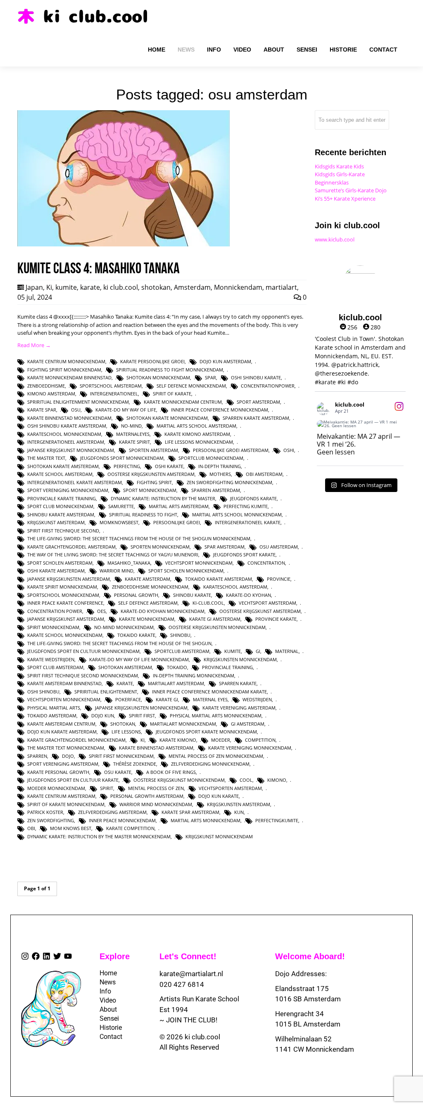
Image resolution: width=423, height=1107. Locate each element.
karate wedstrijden (50, 659)
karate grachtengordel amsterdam (71, 547)
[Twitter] (57, 956)
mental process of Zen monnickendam (216, 756)
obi (31, 828)
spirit (106, 788)
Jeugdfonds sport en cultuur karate (73, 780)
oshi (288, 450)
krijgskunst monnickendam (219, 836)
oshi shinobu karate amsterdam (66, 426)
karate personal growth (58, 772)
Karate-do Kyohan (248, 595)
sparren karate (238, 683)
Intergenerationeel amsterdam (65, 442)
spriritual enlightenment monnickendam (78, 402)
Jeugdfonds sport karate (244, 554)
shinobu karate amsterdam (60, 514)
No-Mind (131, 426)
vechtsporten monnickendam (63, 699)
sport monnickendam (149, 490)
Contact (107, 1037)
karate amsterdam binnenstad (64, 683)
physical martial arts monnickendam (215, 715)
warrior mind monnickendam (155, 804)
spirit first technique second (63, 530)
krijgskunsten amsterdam (238, 804)
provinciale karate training (61, 498)
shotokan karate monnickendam (167, 418)
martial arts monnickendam (205, 820)
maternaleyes (133, 434)
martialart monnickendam (183, 724)
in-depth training (219, 466)
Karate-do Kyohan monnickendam (162, 611)
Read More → (34, 345)
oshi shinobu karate (256, 377)
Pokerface (128, 699)
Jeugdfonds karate (253, 498)
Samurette (121, 506)
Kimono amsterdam (51, 393)
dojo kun (102, 715)
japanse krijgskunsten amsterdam (68, 579)
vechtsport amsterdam (267, 603)
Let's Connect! (187, 956)
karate (90, 287)
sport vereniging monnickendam (67, 490)
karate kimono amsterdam (197, 434)
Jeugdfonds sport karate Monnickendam (206, 732)
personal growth (136, 595)
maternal (287, 651)
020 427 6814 (181, 984)
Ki (49, 287)
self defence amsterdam (148, 603)
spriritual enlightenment (105, 691)
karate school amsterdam (60, 474)
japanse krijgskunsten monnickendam (141, 708)
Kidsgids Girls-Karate (340, 174)
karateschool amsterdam (235, 587)
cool (246, 780)
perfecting (127, 466)
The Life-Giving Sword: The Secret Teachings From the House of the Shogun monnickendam (138, 538)
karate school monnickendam (64, 635)
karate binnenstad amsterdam (156, 748)
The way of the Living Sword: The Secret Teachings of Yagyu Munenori (112, 554)
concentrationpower (268, 386)
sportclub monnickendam (210, 458)
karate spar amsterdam (190, 812)
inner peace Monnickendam (122, 820)
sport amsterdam (258, 402)
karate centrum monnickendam (66, 361)
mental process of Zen (156, 788)
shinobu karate (192, 595)
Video (107, 1000)
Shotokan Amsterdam (125, 667)
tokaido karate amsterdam (218, 579)
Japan (34, 287)
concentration (266, 563)
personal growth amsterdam (146, 796)
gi (258, 651)
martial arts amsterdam (179, 506)
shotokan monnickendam (158, 377)
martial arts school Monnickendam (237, 514)
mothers (220, 474)
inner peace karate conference (65, 603)
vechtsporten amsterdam (230, 788)
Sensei (107, 1018)
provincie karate (276, 619)
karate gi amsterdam (214, 619)
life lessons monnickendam (199, 442)
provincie (278, 579)
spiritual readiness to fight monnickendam (169, 370)
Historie (107, 1027)
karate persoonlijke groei (152, 361)
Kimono (276, 780)
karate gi (167, 699)
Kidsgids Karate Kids (339, 166)
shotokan (156, 287)
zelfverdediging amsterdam (112, 812)
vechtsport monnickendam (199, 563)
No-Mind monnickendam (124, 627)
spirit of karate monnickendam (66, 804)
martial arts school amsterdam (196, 426)
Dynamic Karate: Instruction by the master (163, 498)
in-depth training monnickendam (193, 675)
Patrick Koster (45, 812)
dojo (68, 756)
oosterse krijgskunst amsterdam (260, 611)
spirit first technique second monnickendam (82, 675)
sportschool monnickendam (63, 595)
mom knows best (70, 828)
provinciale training (227, 667)
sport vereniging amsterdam (62, 764)
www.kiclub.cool (334, 239)
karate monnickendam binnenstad (69, 377)
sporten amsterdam (153, 450)
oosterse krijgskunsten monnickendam (217, 627)
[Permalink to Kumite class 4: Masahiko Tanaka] (123, 244)
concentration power (54, 611)
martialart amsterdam (176, 683)
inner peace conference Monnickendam (219, 410)
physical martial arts (53, 708)
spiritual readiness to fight (143, 514)
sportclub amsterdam (181, 651)
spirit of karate (172, 393)
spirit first (142, 715)
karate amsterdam (147, 579)
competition (260, 740)
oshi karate (169, 466)
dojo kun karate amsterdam (62, 732)
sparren (37, 756)
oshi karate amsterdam (56, 571)
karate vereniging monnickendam (249, 748)
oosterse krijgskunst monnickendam (179, 780)
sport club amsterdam (55, 667)
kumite (66, 287)
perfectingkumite (276, 820)
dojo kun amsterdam (225, 361)
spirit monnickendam (53, 627)
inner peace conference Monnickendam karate (209, 691)
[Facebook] (36, 956)
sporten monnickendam (160, 547)
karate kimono (177, 740)
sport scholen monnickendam (185, 571)
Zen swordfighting (50, 820)
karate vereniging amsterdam (239, 708)
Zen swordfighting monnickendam (229, 482)
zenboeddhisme (46, 386)
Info (105, 991)
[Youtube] (68, 956)
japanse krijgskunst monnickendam (70, 450)
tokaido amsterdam (51, 715)
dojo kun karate (218, 796)
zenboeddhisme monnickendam (150, 587)
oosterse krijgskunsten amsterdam (151, 474)
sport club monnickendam (60, 506)
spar (210, 377)
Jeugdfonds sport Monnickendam (122, 458)
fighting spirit (154, 482)
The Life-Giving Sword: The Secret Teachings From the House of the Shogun (119, 643)
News (107, 982)
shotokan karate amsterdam (63, 466)
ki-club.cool (208, 603)
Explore (115, 956)
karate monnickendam (146, 619)
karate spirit (134, 442)
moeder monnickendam (56, 788)
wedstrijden (257, 699)
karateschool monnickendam (64, 434)
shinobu (180, 635)
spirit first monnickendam (121, 756)
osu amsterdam (278, 547)
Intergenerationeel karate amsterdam (74, 482)
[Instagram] (25, 956)
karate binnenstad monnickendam (69, 418)
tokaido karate (136, 635)
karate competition (130, 828)
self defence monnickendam (191, 386)
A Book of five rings (171, 772)
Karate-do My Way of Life (125, 410)
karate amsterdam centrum (61, 724)
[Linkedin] (46, 956)
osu (76, 410)
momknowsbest (119, 522)
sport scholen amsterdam (60, 563)
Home (107, 973)
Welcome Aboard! (310, 956)
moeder (220, 740)
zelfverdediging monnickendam (210, 764)
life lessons (126, 732)
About (107, 1009)
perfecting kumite (245, 506)
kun (239, 812)
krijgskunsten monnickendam (240, 659)
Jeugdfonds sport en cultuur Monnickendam (83, 651)
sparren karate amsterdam (256, 418)
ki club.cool (120, 287)
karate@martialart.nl (191, 974)
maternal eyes (210, 699)
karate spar (41, 410)
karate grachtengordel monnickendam (76, 740)
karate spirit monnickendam (62, 587)
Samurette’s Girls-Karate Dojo (351, 190)
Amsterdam (192, 287)
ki (142, 740)
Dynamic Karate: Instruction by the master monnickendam (99, 836)
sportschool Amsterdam (111, 386)
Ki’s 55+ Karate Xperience (345, 198)
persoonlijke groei (176, 522)
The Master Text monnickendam (65, 748)
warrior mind (116, 571)
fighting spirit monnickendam (64, 370)
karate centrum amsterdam (61, 796)
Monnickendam (238, 287)
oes (101, 611)
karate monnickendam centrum (183, 402)
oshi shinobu (43, 691)
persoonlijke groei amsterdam (231, 450)
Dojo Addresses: (301, 974)
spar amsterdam (224, 547)
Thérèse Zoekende (134, 764)
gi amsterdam (247, 724)
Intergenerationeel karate (247, 522)
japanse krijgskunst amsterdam (65, 619)
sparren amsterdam (215, 490)
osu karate (117, 772)
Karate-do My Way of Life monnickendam (139, 659)
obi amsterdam (264, 474)
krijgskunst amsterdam (56, 522)
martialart (281, 287)
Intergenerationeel (114, 393)
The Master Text (46, 458)
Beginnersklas (332, 182)
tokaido (177, 667)
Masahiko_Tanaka (128, 563)
